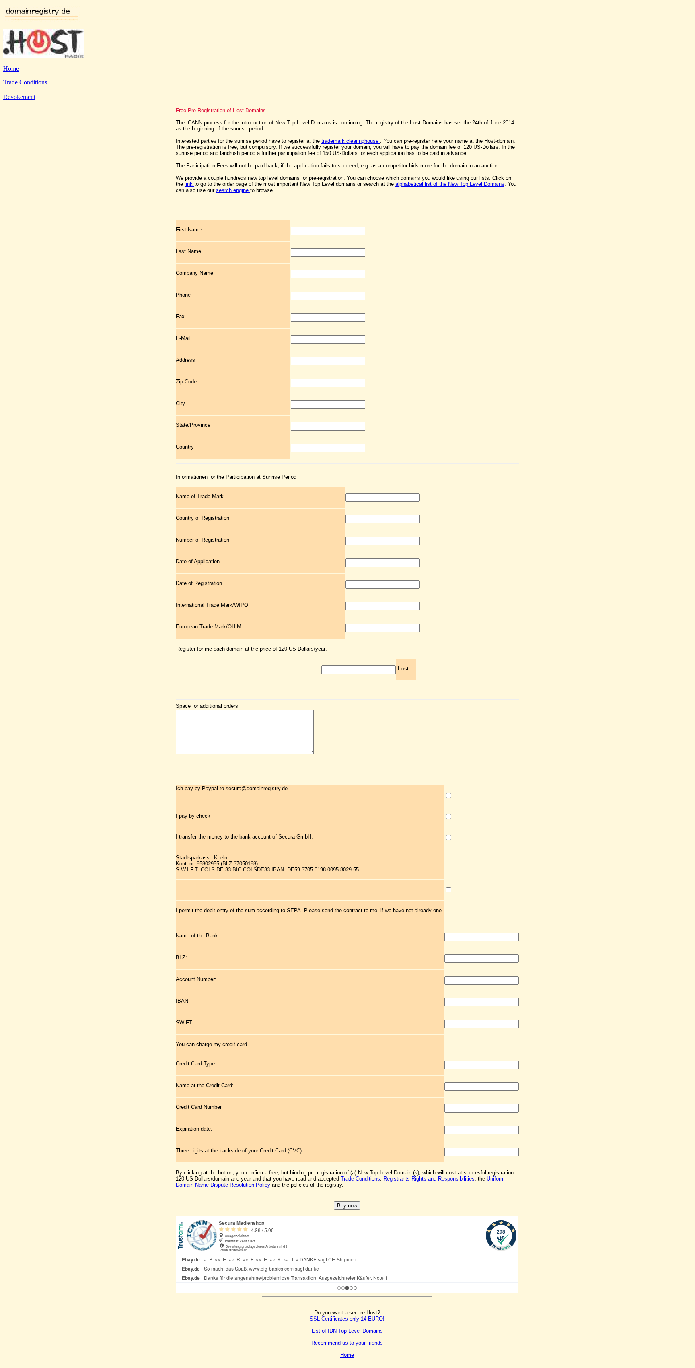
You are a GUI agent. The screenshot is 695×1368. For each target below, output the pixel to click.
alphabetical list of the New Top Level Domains (449, 184)
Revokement (19, 96)
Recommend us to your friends (347, 1343)
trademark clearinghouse (350, 141)
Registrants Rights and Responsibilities (429, 1179)
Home (11, 68)
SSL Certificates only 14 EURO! (347, 1319)
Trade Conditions (25, 82)
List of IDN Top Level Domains (347, 1331)
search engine (233, 190)
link (189, 184)
